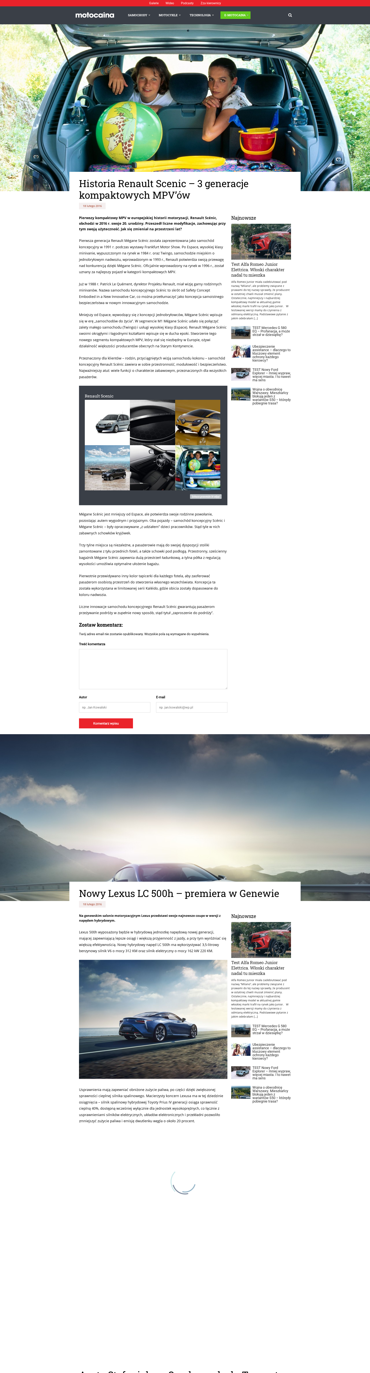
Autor (83, 697)
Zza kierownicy (211, 3)
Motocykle (168, 15)
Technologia (200, 15)
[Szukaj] (290, 15)
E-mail (160, 697)
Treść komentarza (92, 644)
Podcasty (187, 3)
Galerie (154, 3)
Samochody (137, 15)
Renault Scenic (99, 396)
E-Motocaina (235, 15)
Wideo (170, 3)
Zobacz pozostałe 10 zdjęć (206, 496)
